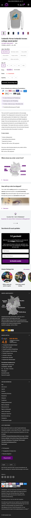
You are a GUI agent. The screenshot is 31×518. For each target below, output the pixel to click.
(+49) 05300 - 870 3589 (6, 366)
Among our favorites (6, 413)
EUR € (11, 464)
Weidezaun (9, 440)
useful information (5, 411)
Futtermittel (13, 438)
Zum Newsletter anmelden (15, 261)
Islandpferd (4, 440)
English (3, 464)
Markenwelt (4, 444)
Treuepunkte (6, 451)
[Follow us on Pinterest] (8, 477)
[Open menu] (2, 4)
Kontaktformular (5, 373)
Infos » (16, 325)
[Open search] (18, 5)
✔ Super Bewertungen (6, 347)
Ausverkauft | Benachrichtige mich (9, 82)
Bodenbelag (14, 436)
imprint (3, 389)
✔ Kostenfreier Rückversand (8, 359)
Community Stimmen (6, 393)
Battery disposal (5, 404)
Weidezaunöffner (12, 442)
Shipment (3, 398)
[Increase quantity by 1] (15, 77)
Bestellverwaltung (5, 415)
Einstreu (3, 438)
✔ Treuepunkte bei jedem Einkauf (9, 345)
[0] (23, 5)
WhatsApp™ (4, 370)
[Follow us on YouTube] (11, 477)
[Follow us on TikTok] (13, 477)
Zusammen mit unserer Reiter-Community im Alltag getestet (15, 219)
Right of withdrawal (6, 409)
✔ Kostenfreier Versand (7, 357)
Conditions (3, 400)
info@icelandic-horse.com (7, 364)
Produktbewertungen (6, 420)
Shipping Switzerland (6, 402)
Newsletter (4, 395)
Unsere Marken (19, 438)
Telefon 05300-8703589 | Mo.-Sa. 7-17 (15, 1)
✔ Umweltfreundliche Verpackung (9, 349)
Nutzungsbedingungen (18, 509)
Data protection (5, 407)
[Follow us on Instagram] (5, 477)
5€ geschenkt (7, 458)
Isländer (8, 438)
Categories (4, 418)
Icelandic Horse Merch (7, 43)
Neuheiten (25, 438)
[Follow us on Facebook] (2, 477)
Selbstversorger (20, 436)
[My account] (20, 5)
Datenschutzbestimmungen (7, 509)
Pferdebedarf (15, 440)
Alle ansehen (27, 269)
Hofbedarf (3, 436)
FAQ (2, 384)
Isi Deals (26, 436)
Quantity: (3, 77)
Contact (3, 391)
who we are (4, 386)
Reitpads (9, 436)
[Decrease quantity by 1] (8, 77)
